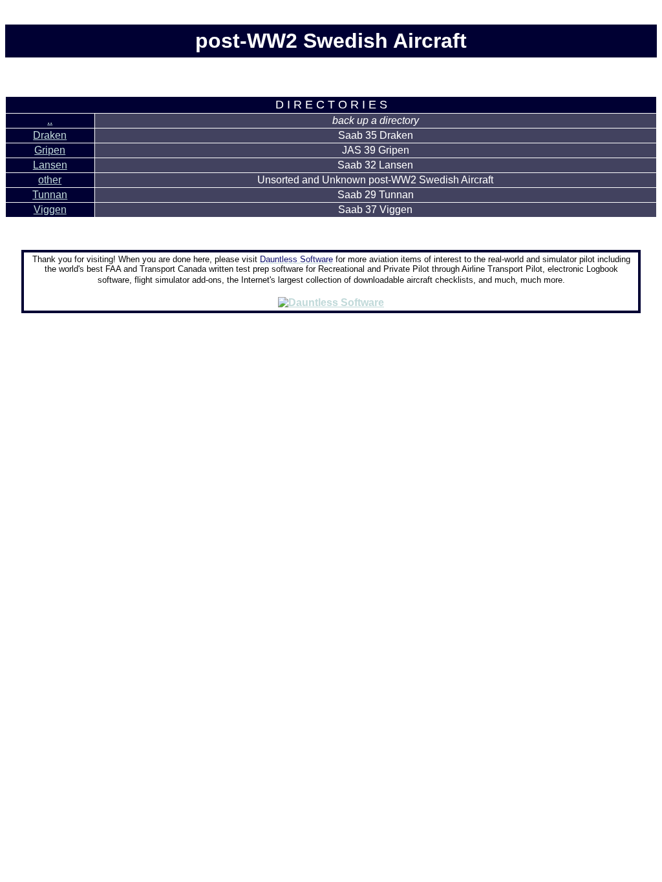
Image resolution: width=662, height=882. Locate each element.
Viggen (50, 209)
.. (49, 120)
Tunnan (49, 194)
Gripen (49, 150)
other (49, 179)
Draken (50, 135)
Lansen (50, 164)
